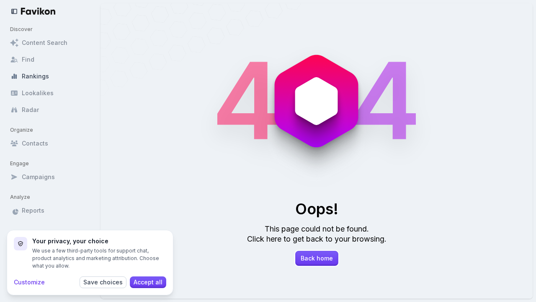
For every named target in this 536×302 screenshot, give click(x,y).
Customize (29, 282)
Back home (317, 258)
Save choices (103, 282)
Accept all (148, 282)
